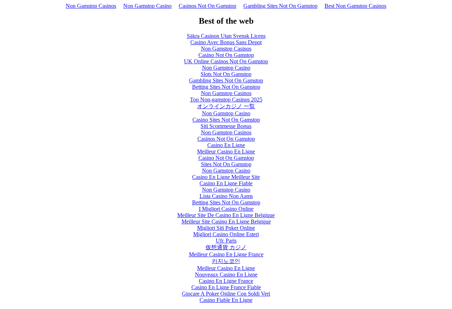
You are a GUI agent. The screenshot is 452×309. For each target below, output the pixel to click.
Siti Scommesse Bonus (226, 126)
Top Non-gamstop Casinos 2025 (226, 100)
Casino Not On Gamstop (226, 55)
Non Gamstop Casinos (91, 6)
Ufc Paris (226, 241)
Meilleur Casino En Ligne (226, 151)
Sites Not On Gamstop (226, 164)
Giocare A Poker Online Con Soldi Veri (226, 294)
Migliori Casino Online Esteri (226, 234)
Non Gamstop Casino (147, 6)
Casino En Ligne (226, 145)
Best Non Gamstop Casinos (355, 6)
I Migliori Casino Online (226, 209)
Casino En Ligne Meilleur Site (226, 177)
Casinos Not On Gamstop (207, 6)
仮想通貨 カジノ (226, 247)
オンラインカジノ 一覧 (226, 106)
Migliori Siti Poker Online (226, 228)
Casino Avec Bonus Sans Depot (226, 42)
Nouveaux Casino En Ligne (226, 275)
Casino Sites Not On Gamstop (226, 120)
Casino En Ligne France (226, 281)
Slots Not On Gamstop (226, 74)
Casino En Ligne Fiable (226, 183)
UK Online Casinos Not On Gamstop (226, 61)
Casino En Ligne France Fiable (226, 287)
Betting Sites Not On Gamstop (226, 87)
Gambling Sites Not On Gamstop (280, 6)
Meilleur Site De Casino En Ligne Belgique (226, 215)
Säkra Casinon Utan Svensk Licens (226, 36)
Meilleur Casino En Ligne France (226, 254)
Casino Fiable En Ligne (226, 300)
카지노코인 (226, 261)
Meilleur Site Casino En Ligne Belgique (226, 221)
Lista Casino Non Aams (226, 196)
